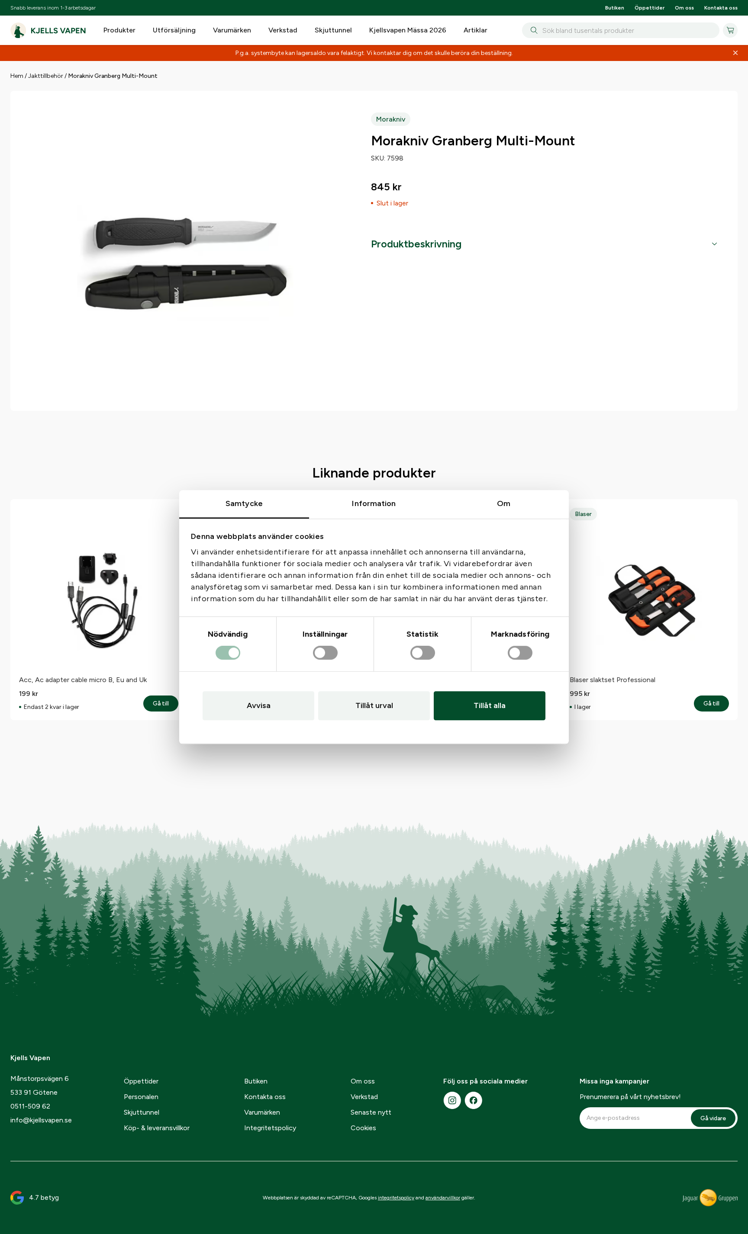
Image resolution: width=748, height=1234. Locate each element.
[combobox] (620, 30)
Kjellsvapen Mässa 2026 (407, 30)
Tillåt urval (374, 705)
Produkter (119, 30)
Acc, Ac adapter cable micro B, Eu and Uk (83, 680)
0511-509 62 (30, 1106)
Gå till (165, 704)
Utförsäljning (174, 30)
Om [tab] (503, 503)
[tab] (544, 244)
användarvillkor (443, 1198)
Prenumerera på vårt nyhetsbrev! (630, 1097)
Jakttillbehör (45, 76)
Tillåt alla (490, 705)
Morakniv (390, 119)
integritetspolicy (396, 1198)
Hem (16, 76)
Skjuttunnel (333, 30)
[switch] (325, 653)
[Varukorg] (730, 30)
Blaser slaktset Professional (612, 680)
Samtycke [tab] (244, 503)
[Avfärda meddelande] (735, 53)
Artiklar (475, 30)
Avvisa (259, 705)
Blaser (583, 514)
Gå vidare (713, 1118)
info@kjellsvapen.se (41, 1120)
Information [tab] (374, 503)
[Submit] (532, 30)
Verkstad (282, 30)
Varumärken (232, 30)
